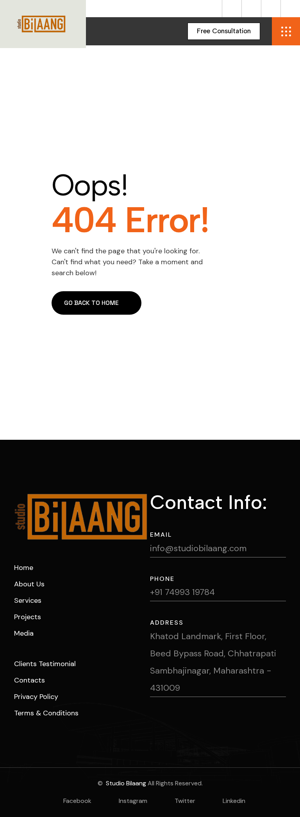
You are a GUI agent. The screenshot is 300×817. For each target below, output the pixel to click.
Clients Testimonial (45, 663)
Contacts (29, 680)
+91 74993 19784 (182, 592)
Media (24, 633)
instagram (133, 801)
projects (27, 617)
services (27, 600)
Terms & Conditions (46, 713)
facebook (77, 801)
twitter (185, 801)
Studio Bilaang (125, 783)
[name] (231, 8)
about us (29, 584)
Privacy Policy (36, 696)
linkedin (234, 801)
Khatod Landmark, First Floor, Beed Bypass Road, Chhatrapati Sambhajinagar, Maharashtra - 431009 (213, 662)
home (23, 567)
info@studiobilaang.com (198, 548)
